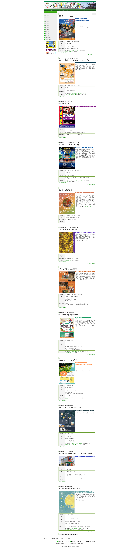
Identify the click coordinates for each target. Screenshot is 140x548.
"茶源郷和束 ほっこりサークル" (70, 398)
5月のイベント (47, 21)
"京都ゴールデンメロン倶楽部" (70, 444)
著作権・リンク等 (60, 538)
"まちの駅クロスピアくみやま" (70, 479)
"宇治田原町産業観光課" (69, 352)
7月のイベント (47, 25)
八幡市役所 (67, 181)
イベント (58, 10)
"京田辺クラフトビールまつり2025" (76, 443)
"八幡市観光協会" (68, 51)
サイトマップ (46, 538)
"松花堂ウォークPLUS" (74, 50)
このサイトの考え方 (67, 538)
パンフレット (79, 10)
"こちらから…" (86, 240)
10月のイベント (47, 31)
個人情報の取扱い (53, 538)
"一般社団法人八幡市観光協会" (70, 94)
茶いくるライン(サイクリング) (49, 39)
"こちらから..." (88, 206)
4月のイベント (47, 19)
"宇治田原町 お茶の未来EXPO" (75, 351)
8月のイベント (47, 27)
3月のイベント (47, 17)
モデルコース (73, 10)
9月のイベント (47, 29)
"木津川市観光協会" (68, 260)
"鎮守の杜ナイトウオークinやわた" (76, 180)
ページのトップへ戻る (91, 54)
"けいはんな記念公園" (69, 529)
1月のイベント (47, 13)
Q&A (90, 10)
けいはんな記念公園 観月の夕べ (76, 528)
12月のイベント (47, 35)
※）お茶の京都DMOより (63, 52)
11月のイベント (47, 33)
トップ (46, 10)
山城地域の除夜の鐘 (48, 37)
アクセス (85, 10)
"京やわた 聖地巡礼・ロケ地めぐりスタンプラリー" (79, 93)
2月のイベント (47, 15)
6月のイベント (47, 23)
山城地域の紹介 (52, 10)
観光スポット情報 (65, 10)
